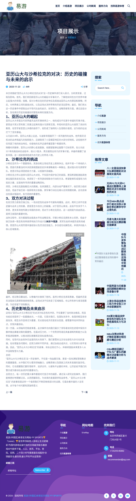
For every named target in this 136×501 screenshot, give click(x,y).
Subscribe (40, 470)
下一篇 (84, 392)
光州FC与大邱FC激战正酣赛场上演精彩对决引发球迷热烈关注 (116, 187)
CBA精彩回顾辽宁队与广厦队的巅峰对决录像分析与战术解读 (116, 353)
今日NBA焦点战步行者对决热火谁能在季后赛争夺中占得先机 (116, 205)
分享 (85, 87)
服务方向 (103, 6)
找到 (117, 6)
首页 (57, 6)
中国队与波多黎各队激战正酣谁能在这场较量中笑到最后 (123, 251)
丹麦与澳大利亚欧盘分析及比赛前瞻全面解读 (116, 222)
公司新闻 (91, 6)
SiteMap (85, 433)
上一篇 (9, 392)
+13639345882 (117, 451)
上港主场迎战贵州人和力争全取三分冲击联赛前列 (116, 304)
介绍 (67, 6)
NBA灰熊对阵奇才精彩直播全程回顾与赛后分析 (116, 337)
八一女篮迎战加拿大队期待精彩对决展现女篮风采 (116, 171)
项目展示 (79, 6)
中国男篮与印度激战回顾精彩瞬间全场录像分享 (116, 289)
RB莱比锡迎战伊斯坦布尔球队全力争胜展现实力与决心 (116, 320)
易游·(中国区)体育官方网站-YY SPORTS (42, 495)
